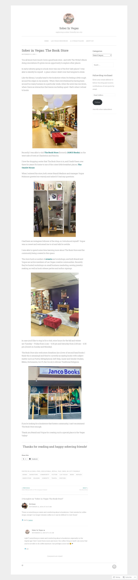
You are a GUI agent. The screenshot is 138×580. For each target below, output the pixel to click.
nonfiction (27, 478)
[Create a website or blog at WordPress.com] (22, 565)
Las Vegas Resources (59, 41)
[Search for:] (103, 65)
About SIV (90, 41)
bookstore (33, 474)
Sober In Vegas (69, 28)
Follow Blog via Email (102, 75)
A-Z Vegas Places (77, 41)
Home (46, 41)
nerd (72, 474)
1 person (30, 520)
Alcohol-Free (34, 471)
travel (54, 478)
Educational (46, 471)
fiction (54, 474)
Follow (97, 102)
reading (36, 478)
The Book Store (83, 489)
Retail (54, 471)
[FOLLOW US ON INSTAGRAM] (114, 566)
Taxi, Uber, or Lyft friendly (69, 471)
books (25, 474)
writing (62, 478)
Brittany (32, 504)
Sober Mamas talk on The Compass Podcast (34, 489)
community (44, 474)
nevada (79, 474)
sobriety (45, 478)
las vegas (64, 474)
